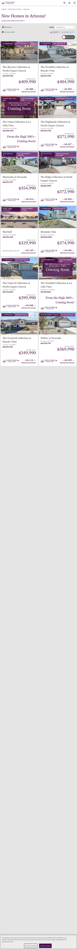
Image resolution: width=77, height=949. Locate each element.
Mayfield (7, 231)
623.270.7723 (46, 131)
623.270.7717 (8, 182)
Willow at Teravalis (51, 338)
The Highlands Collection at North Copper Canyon (55, 123)
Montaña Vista (48, 231)
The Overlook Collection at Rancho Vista (17, 340)
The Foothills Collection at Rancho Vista (55, 69)
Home (4, 9)
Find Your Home (14, 9)
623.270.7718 (46, 76)
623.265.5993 (46, 186)
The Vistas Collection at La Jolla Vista (17, 123)
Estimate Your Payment (28, 91)
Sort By (51, 27)
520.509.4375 (8, 131)
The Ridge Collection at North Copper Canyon (56, 179)
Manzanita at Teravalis (15, 177)
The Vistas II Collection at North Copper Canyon (16, 285)
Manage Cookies (30, 946)
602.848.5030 (46, 237)
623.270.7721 (8, 347)
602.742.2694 (8, 292)
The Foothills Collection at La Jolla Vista (56, 285)
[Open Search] (65, 3)
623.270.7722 (8, 76)
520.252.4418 (8, 237)
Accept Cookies (45, 946)
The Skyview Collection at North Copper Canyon (16, 69)
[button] (2, 52)
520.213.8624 (46, 292)
